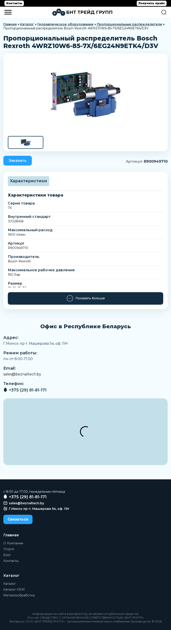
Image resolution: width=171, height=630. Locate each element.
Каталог (27, 24)
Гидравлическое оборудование (65, 24)
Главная (10, 24)
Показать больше (90, 298)
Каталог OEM (14, 589)
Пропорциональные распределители (129, 24)
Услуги (8, 549)
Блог (7, 555)
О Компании (13, 543)
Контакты (14, 3)
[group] (85, 95)
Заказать (17, 160)
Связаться (18, 519)
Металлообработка (19, 595)
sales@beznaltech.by (22, 374)
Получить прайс (151, 3)
